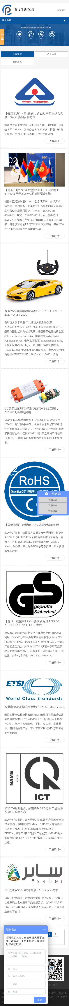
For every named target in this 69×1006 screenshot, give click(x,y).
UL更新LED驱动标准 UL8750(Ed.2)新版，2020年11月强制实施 (31, 410)
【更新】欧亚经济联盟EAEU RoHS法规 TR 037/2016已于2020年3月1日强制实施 (32, 192)
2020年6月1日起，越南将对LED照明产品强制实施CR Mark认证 (33, 810)
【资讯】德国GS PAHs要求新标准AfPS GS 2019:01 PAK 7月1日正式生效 (31, 623)
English (61, 9)
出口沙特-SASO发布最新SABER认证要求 (31, 890)
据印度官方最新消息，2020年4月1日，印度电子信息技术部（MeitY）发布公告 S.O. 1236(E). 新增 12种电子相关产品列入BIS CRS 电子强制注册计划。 (34, 129)
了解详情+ (55, 141)
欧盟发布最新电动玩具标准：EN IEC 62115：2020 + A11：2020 (33, 312)
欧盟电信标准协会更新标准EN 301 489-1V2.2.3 (34, 706)
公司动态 (17, 62)
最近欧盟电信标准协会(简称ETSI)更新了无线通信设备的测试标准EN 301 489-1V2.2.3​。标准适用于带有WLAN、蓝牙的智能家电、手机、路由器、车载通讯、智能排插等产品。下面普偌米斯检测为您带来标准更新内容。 (34, 723)
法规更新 (17, 54)
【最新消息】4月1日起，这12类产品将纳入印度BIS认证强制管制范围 (33, 115)
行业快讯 (51, 54)
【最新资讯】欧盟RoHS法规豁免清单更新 (31, 524)
